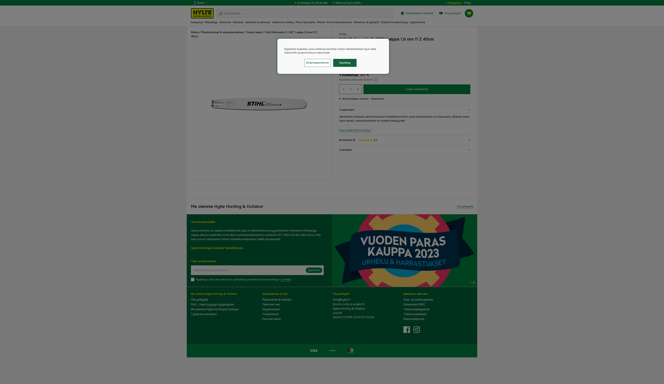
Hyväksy (345, 62)
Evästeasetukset (317, 62)
